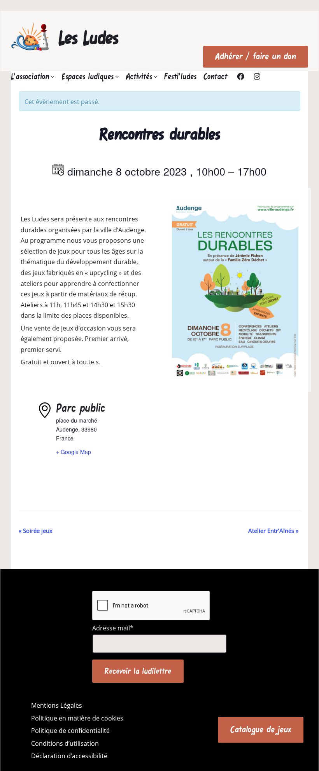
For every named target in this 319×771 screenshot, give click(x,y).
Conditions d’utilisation (65, 743)
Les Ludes (88, 37)
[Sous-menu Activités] (156, 76)
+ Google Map (73, 452)
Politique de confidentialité (70, 730)
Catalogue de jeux (260, 729)
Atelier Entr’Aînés (273, 530)
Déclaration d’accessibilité (69, 756)
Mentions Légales (56, 705)
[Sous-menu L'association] (52, 76)
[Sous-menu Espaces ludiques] (117, 76)
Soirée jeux (36, 530)
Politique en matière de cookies (77, 718)
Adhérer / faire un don (256, 56)
